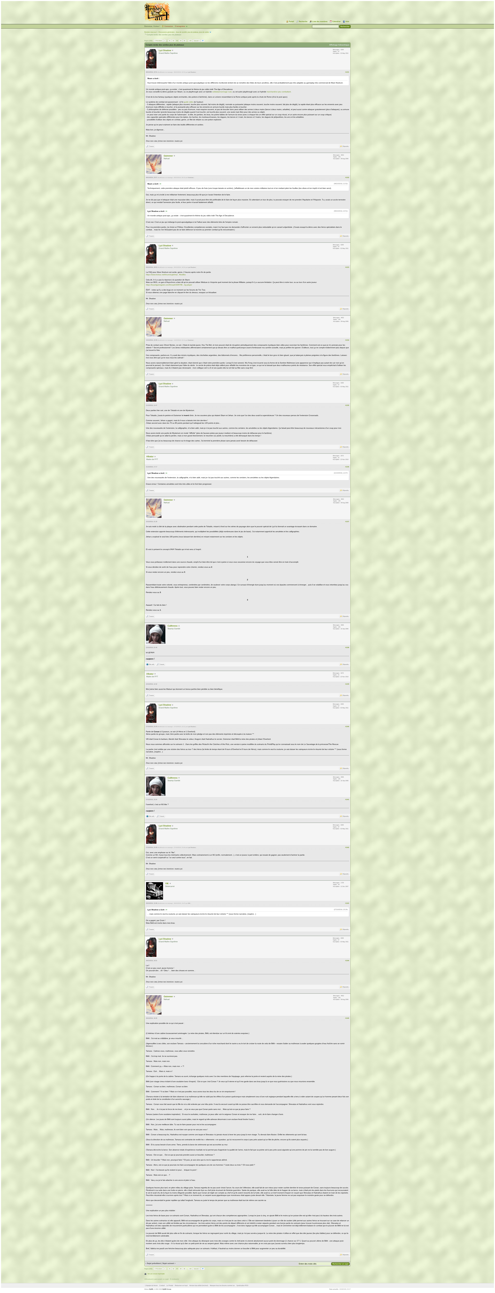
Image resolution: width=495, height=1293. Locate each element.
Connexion (168, 26)
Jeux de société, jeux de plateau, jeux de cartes (192, 32)
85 (184, 40)
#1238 (347, 647)
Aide (347, 21)
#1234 (347, 340)
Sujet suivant (168, 1263)
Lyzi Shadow (165, 50)
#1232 (347, 177)
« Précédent (158, 40)
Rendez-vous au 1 (150, 32)
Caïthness (173, 626)
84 (181, 40)
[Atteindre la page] (203, 40)
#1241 (347, 799)
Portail (291, 21)
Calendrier (336, 21)
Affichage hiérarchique (339, 45)
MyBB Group (166, 1289)
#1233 (347, 267)
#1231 (347, 72)
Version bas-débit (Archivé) (198, 1285)
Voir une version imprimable (156, 1274)
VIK (167, 883)
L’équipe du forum (151, 1285)
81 (170, 40)
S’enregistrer (180, 26)
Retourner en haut (181, 1285)
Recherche (303, 21)
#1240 (347, 726)
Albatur (150, 456)
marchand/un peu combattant (279, 92)
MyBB (151, 1289)
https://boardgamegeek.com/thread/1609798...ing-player (169, 285)
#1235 (347, 405)
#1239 (347, 684)
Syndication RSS (242, 1285)
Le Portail (169, 1285)
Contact (162, 1285)
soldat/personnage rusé (222, 92)
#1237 (347, 521)
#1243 (347, 903)
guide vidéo (188, 102)
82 (173, 40)
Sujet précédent (154, 1263)
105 (190, 40)
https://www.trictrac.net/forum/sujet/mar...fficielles (166, 275)
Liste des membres (319, 21)
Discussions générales (167, 32)
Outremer (168, 156)
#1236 (347, 467)
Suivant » (197, 40)
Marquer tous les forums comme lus (222, 1285)
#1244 (347, 960)
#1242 (347, 847)
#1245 (347, 1018)
